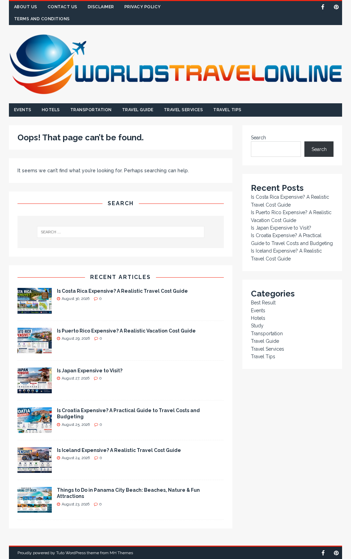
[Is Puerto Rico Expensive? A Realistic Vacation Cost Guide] (34, 349)
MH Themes (121, 552)
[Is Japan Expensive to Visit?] (34, 389)
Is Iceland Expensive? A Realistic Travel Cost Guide (119, 450)
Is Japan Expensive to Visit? (89, 370)
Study (257, 325)
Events (23, 109)
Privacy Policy (142, 6)
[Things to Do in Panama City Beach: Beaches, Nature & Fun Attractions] (34, 509)
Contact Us (62, 6)
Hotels (51, 109)
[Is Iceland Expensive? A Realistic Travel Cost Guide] (34, 469)
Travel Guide (138, 109)
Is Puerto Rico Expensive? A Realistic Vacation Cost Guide (126, 331)
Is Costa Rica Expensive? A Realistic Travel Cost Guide (122, 291)
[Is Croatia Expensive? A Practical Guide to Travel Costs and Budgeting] (34, 429)
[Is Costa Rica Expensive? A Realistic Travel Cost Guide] (34, 310)
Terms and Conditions (42, 18)
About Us (25, 6)
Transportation (91, 109)
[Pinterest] (336, 7)
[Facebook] (323, 7)
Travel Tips (227, 109)
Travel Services (183, 109)
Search (258, 137)
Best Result (263, 302)
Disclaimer (101, 6)
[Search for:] (121, 232)
